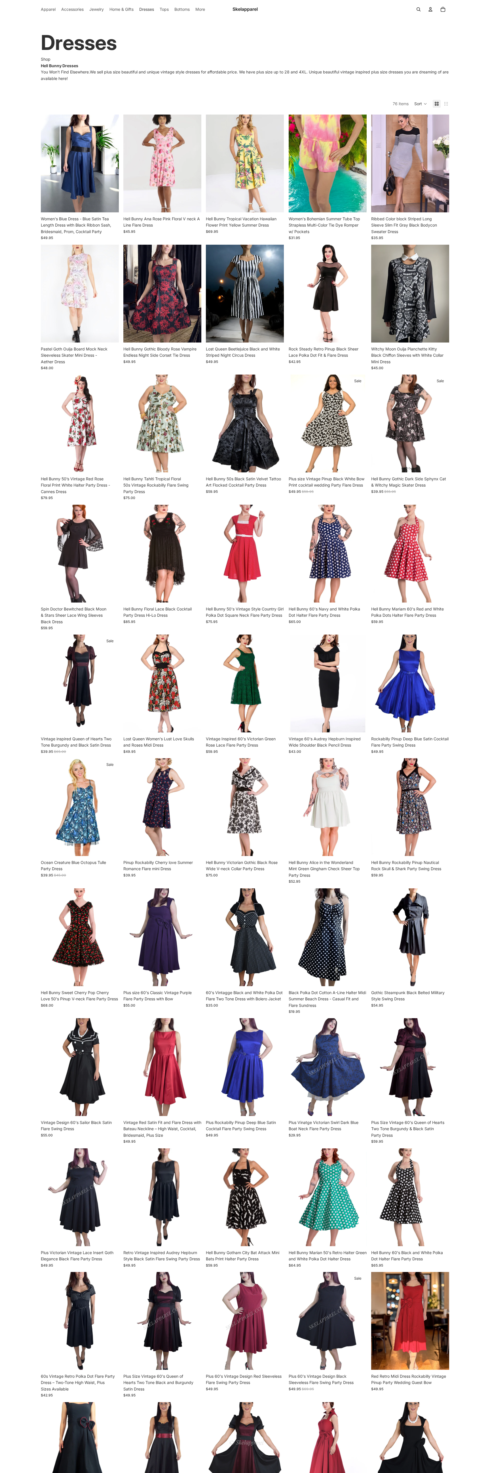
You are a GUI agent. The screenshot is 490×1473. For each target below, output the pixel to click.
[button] (420, 104)
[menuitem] (200, 9)
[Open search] (418, 9)
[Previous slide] (49, 163)
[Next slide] (110, 163)
